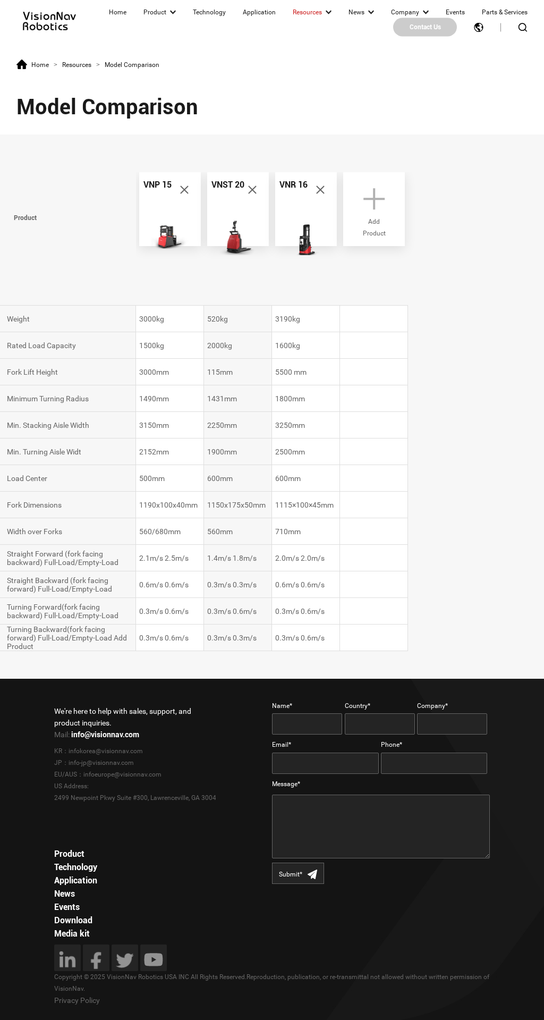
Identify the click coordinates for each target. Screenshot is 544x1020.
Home (117, 12)
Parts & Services (505, 12)
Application (259, 12)
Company (405, 12)
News (356, 12)
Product (154, 12)
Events (455, 12)
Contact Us (425, 27)
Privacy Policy (77, 1000)
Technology (209, 12)
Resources (307, 12)
